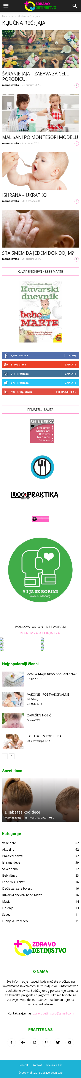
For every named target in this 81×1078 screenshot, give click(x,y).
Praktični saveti (12, 856)
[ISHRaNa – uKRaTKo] (40, 171)
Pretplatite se (66, 391)
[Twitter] (58, 1042)
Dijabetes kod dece (22, 812)
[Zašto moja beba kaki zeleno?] (13, 679)
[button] (75, 6)
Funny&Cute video (15, 921)
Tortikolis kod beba (44, 736)
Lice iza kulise (54, 1065)
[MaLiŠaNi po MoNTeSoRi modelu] (40, 113)
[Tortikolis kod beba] (13, 741)
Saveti (6, 914)
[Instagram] (34, 1042)
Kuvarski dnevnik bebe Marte (22, 895)
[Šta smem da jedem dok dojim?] (40, 229)
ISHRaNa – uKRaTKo (24, 195)
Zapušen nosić (39, 715)
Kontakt (37, 1065)
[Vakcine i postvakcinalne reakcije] (13, 699)
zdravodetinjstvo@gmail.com (53, 1013)
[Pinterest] (46, 1042)
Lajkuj (72, 355)
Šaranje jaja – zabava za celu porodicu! (36, 76)
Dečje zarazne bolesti (17, 888)
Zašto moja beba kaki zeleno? (51, 674)
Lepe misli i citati (13, 882)
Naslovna (8, 16)
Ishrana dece (11, 862)
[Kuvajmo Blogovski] (40, 482)
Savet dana (10, 869)
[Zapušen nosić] (13, 720)
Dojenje (7, 908)
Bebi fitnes (9, 875)
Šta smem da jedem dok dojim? (38, 253)
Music (6, 901)
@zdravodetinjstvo (40, 632)
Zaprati (70, 364)
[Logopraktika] (30, 503)
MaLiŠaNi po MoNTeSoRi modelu (40, 137)
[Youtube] (69, 1042)
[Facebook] (11, 1042)
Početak (24, 1065)
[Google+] (23, 1042)
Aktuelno (8, 849)
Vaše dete (9, 843)
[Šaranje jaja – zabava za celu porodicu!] (40, 49)
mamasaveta (10, 84)
